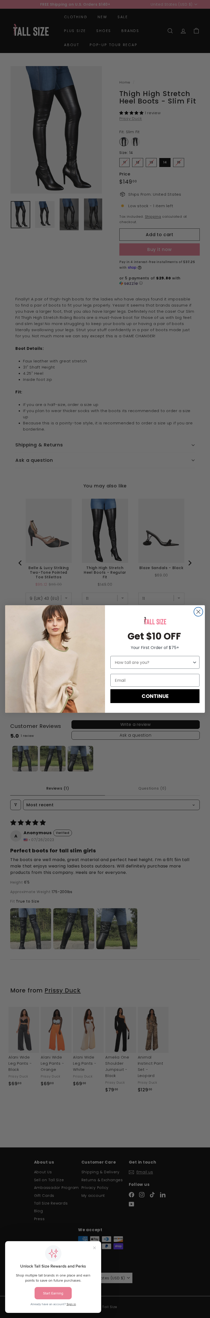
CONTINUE (155, 696)
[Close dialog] (198, 611)
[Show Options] (194, 662)
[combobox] (153, 662)
